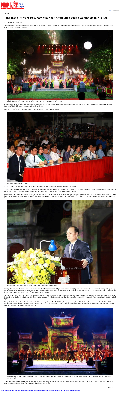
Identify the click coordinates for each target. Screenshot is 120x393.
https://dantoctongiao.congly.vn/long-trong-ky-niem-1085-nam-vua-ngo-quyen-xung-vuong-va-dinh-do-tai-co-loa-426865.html (40, 390)
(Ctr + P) (115, 10)
